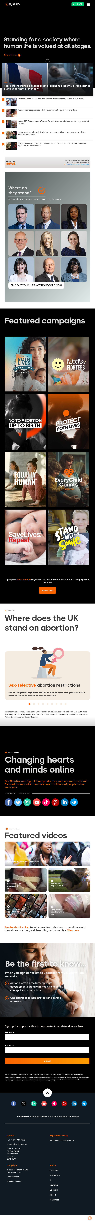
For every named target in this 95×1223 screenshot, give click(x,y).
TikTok (53, 1195)
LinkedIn (54, 1190)
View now (73, 930)
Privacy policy (13, 1177)
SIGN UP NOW (47, 590)
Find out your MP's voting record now (36, 285)
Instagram (55, 1175)
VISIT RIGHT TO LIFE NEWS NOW (77, 164)
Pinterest (54, 1200)
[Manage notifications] (90, 1218)
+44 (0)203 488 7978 (16, 1140)
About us (10, 55)
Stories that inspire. (17, 927)
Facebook (54, 1170)
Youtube (54, 1185)
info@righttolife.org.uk (17, 1144)
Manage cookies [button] (14, 1181)
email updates (24, 579)
